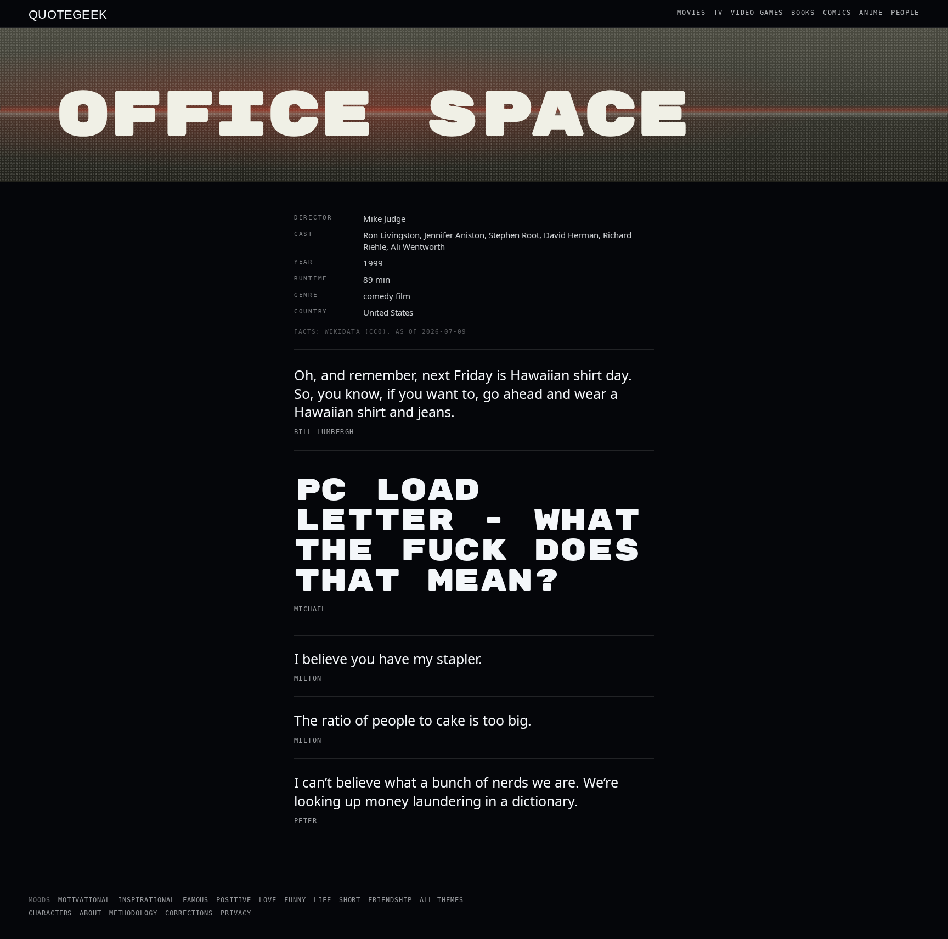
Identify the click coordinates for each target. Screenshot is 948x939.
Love (267, 900)
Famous (196, 900)
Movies (691, 12)
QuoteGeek (68, 14)
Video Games (757, 12)
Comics (837, 12)
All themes (442, 900)
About (90, 913)
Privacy (236, 913)
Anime (871, 12)
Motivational (84, 900)
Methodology (133, 913)
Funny (295, 900)
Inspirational (146, 900)
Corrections (189, 913)
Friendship (390, 900)
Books (803, 12)
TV (718, 12)
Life (322, 900)
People (905, 12)
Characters (50, 913)
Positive (233, 900)
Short (350, 900)
